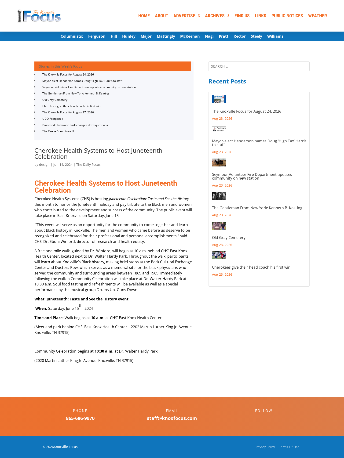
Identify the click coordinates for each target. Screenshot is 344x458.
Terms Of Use (289, 447)
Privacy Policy (265, 447)
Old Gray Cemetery (54, 100)
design (44, 164)
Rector (240, 37)
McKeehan (190, 37)
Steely (256, 37)
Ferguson (97, 37)
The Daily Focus (88, 164)
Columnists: (72, 37)
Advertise (184, 15)
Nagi (209, 37)
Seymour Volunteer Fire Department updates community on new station (89, 87)
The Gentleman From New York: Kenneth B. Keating (75, 93)
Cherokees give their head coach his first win (71, 106)
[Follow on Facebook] (259, 418)
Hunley (128, 37)
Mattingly (166, 37)
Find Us (242, 15)
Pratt (223, 37)
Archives (215, 15)
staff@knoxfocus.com (172, 418)
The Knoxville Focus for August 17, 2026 (68, 112)
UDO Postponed (52, 119)
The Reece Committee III (58, 131)
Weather (317, 15)
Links (260, 15)
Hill (114, 37)
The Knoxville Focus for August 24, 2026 (68, 74)
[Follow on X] (268, 418)
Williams (275, 37)
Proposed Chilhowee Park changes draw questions (75, 125)
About (161, 15)
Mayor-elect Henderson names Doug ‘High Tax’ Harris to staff (82, 81)
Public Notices (287, 15)
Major (146, 37)
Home (144, 15)
